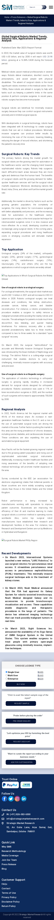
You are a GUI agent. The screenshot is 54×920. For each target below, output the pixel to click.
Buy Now (21, 684)
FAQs (4, 884)
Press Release (9, 864)
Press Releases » (19, 17)
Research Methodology (14, 851)
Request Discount (21, 742)
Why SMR (6, 846)
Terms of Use (9, 893)
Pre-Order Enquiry (22, 721)
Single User (13, 672)
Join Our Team (9, 860)
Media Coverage (10, 855)
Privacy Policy (9, 897)
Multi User (13, 675)
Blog (4, 868)
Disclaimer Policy (11, 901)
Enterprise (13, 679)
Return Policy (9, 906)
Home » (7, 17)
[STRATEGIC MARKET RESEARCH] (13, 7)
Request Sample (21, 703)
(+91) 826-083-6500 (20, 814)
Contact (6, 888)
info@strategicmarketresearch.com (25, 818)
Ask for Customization (21, 762)
